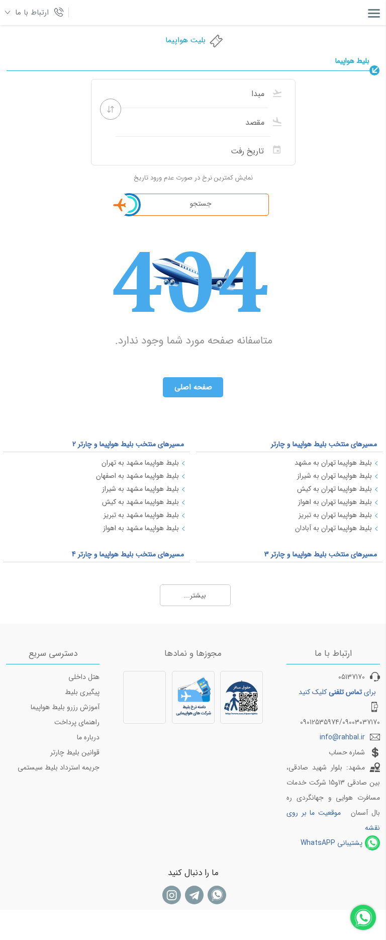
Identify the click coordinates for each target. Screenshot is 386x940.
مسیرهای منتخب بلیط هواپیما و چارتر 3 (320, 554)
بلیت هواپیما (185, 40)
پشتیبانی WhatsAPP (331, 842)
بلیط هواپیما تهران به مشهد (333, 462)
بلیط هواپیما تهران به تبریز (335, 515)
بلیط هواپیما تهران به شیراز (334, 475)
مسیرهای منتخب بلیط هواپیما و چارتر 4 (128, 554)
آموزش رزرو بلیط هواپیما (65, 707)
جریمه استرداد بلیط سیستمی (59, 767)
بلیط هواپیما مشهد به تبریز (141, 515)
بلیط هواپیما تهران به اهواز (335, 501)
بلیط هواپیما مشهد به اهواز (141, 528)
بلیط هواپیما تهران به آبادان (333, 528)
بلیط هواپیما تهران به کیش (334, 488)
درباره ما (88, 737)
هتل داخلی (84, 676)
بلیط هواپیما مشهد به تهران (140, 462)
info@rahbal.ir (342, 737)
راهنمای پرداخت (77, 722)
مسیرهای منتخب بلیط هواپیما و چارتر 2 (128, 444)
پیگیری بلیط (82, 692)
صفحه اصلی (193, 387)
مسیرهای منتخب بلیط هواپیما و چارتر (324, 444)
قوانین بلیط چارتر (75, 752)
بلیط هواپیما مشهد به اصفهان (137, 475)
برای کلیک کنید (337, 692)
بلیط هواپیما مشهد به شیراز (140, 488)
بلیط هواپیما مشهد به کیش (140, 501)
